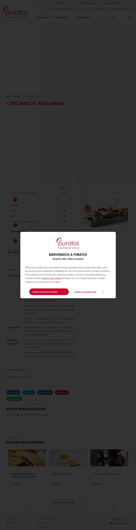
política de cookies (51, 278)
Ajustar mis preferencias (85, 291)
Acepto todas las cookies (45, 291)
